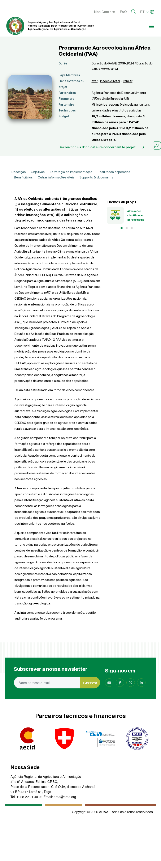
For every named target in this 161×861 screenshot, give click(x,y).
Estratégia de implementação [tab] (71, 172)
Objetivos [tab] (38, 172)
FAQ (123, 12)
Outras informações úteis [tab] (56, 177)
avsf (95, 81)
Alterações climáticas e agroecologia (135, 215)
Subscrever (90, 682)
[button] (121, 228)
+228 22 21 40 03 (30, 796)
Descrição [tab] (18, 172)
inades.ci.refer (110, 81)
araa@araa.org (65, 796)
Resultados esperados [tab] (113, 172)
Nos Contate (104, 12)
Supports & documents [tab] (96, 177)
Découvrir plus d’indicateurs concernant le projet (97, 147)
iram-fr (127, 81)
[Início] (15, 26)
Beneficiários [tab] (23, 177)
